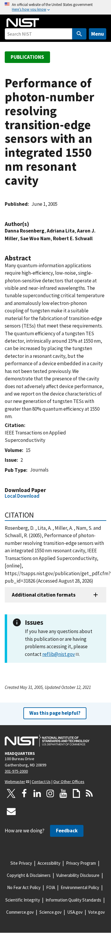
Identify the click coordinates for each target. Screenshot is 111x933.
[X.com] (11, 793)
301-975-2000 (16, 771)
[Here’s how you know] (55, 7)
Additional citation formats (43, 595)
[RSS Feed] (89, 793)
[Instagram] (50, 793)
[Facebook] (24, 793)
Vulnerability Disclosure (77, 875)
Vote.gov (96, 912)
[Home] (23, 22)
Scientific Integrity (22, 900)
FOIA (50, 887)
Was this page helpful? (55, 713)
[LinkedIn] (37, 793)
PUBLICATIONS (27, 57)
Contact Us (41, 781)
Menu (97, 33)
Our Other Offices (68, 781)
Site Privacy (21, 863)
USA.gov (75, 912)
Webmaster (15, 781)
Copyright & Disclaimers (29, 875)
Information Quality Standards (73, 900)
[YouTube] (63, 793)
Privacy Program (81, 863)
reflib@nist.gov (58, 654)
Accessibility (49, 863)
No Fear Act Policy (24, 887)
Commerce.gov (20, 912)
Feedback (67, 830)
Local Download (22, 496)
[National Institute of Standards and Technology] (47, 741)
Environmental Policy (80, 887)
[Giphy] (76, 793)
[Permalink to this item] (32, 224)
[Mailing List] (11, 811)
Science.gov (50, 912)
